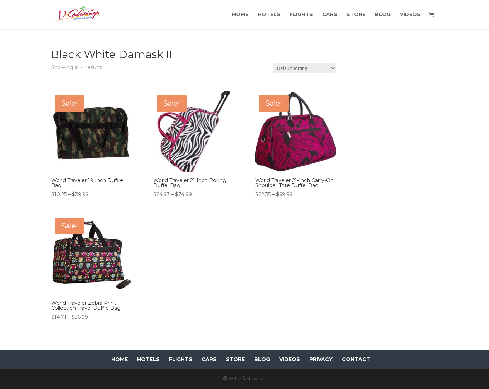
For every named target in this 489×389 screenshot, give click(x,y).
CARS (329, 15)
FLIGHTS (301, 15)
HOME (240, 15)
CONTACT (356, 359)
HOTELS (269, 15)
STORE (356, 15)
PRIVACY (321, 359)
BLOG (383, 15)
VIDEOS (410, 15)
